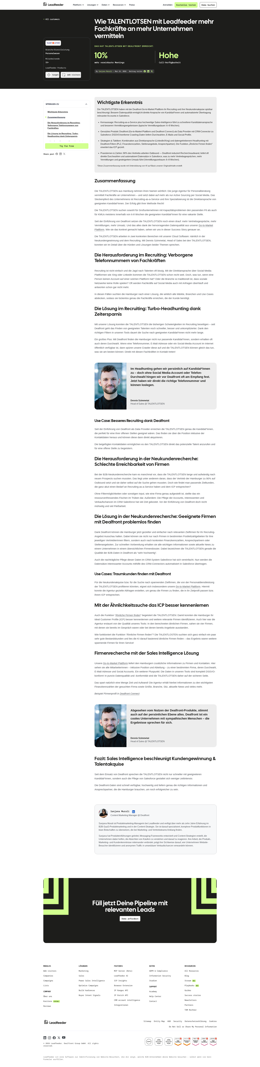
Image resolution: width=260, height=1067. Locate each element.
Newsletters (190, 1000)
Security (177, 1021)
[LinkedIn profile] (133, 811)
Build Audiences (87, 990)
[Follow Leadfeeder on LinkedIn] (44, 1037)
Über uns (47, 996)
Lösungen (91, 5)
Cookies (213, 1021)
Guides (188, 990)
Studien (153, 980)
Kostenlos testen (186, 5)
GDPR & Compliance (158, 971)
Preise (132, 5)
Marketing (83, 971)
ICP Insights (120, 980)
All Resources (192, 971)
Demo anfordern (130, 918)
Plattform (77, 5)
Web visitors (49, 971)
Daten (104, 5)
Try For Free (67, 146)
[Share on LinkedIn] (148, 71)
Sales (81, 975)
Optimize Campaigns (88, 985)
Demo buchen (208, 5)
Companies (48, 975)
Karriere (51, 1001)
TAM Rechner (190, 1010)
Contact (153, 1001)
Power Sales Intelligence (92, 980)
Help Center (155, 996)
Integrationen (121, 1005)
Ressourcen (118, 5)
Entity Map (159, 1021)
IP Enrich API (121, 995)
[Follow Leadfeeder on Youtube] (63, 1037)
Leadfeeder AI (121, 975)
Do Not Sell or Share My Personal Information (193, 1026)
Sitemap (147, 1021)
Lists (46, 985)
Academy (153, 991)
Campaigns (48, 980)
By (104, 71)
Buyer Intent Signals (89, 995)
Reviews (47, 1006)
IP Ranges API (121, 990)
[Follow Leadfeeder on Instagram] (49, 1037)
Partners (189, 1005)
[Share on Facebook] (145, 71)
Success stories (193, 995)
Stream (190, 980)
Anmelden (167, 5)
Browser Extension (123, 985)
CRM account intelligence (127, 1000)
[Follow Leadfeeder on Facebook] (54, 1037)
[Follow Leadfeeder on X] (58, 1037)
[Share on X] (152, 71)
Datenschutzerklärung (195, 1021)
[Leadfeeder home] (55, 5)
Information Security (160, 975)
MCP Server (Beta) (123, 971)
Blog (187, 975)
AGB (169, 1021)
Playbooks (191, 985)
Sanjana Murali (119, 811)
